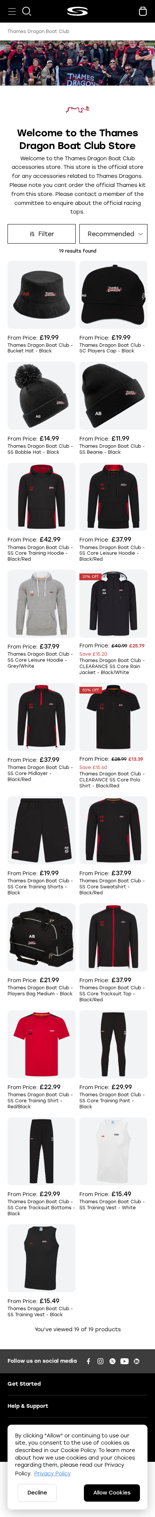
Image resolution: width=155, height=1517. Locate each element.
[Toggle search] (26, 11)
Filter (46, 234)
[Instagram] (100, 1361)
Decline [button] (37, 1493)
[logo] (77, 11)
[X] (112, 1361)
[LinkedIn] (136, 1361)
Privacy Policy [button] (52, 1473)
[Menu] (12, 11)
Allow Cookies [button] (112, 1493)
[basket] (142, 11)
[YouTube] (124, 1361)
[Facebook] (88, 1361)
